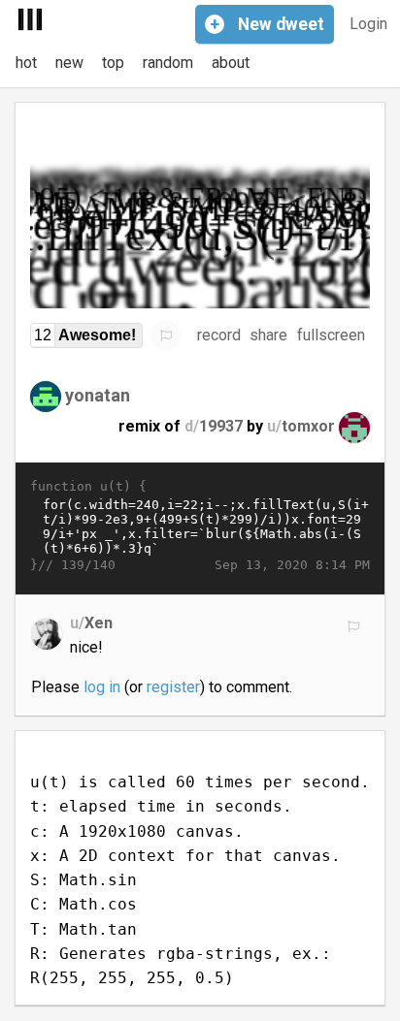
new (69, 62)
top (113, 62)
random (168, 62)
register (173, 687)
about (231, 62)
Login (368, 24)
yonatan (97, 395)
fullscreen (331, 335)
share (268, 335)
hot (26, 62)
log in (101, 687)
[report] (166, 335)
